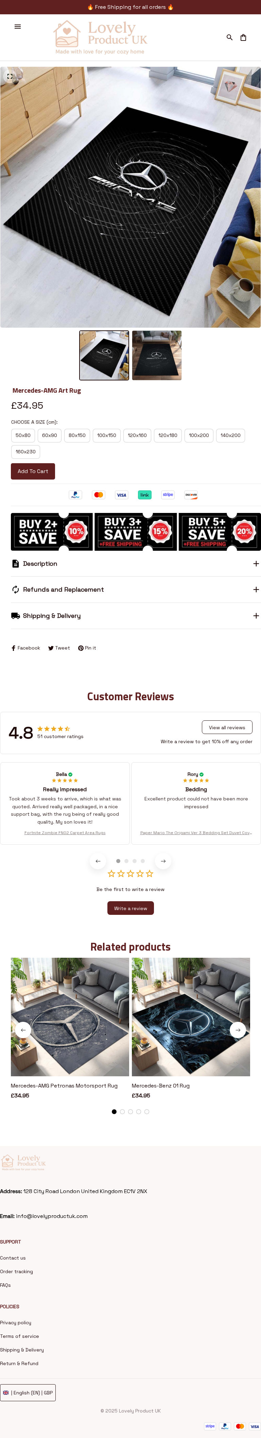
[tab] (118, 861)
